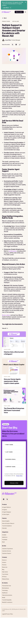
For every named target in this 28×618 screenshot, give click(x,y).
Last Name (9, 452)
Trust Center (5, 574)
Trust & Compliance (7, 525)
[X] (7, 499)
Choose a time (14, 483)
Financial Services (6, 585)
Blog (3, 569)
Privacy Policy (19, 475)
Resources (4, 567)
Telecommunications (7, 595)
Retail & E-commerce (7, 602)
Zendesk (4, 535)
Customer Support (6, 553)
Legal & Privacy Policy (7, 614)
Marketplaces (5, 588)
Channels (4, 528)
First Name (9, 444)
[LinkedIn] (3, 499)
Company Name (10, 466)
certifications (13, 251)
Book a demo (6, 315)
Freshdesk (4, 539)
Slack (3, 542)
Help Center (5, 572)
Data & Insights (5, 521)
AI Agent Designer (6, 512)
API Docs (4, 576)
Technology (5, 590)
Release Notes (5, 579)
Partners (4, 564)
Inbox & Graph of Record (8, 523)
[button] (25, 12)
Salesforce (4, 537)
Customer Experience (7, 548)
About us (4, 560)
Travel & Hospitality (6, 600)
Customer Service (6, 551)
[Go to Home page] (6, 12)
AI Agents (4, 509)
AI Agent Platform (6, 507)
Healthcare (4, 592)
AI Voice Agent (5, 514)
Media (3, 597)
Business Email (10, 459)
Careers (4, 562)
